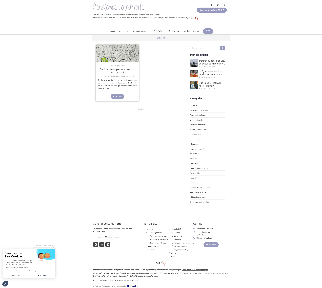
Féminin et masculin (198, 129)
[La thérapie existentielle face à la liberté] (194, 85)
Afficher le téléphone (204, 238)
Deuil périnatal (196, 120)
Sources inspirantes (198, 168)
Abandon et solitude (198, 192)
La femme (194, 139)
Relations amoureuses (199, 110)
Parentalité (194, 173)
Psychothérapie (196, 148)
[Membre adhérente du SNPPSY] (194, 17)
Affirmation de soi (197, 197)
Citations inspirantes (198, 124)
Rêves (192, 158)
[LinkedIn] (218, 5)
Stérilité (193, 163)
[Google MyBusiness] (212, 5)
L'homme (193, 144)
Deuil (192, 182)
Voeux (192, 177)
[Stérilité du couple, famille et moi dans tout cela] (117, 53)
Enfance (193, 105)
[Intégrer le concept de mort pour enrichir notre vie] (194, 73)
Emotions (193, 153)
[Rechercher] (222, 48)
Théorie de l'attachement (200, 187)
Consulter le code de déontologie (195, 269)
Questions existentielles (199, 202)
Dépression (194, 134)
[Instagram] (224, 5)
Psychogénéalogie (197, 115)
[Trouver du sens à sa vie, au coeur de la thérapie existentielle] (194, 63)
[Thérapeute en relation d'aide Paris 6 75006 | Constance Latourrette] (118, 7)
